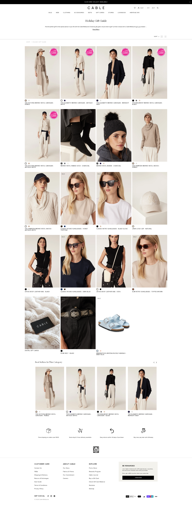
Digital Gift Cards (32, 350)
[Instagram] (51, 496)
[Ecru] (29, 289)
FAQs (36, 471)
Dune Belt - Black (67, 353)
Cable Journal (93, 475)
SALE (50, 14)
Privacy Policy (39, 489)
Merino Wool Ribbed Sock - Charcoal (75, 166)
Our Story (66, 468)
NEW (57, 14)
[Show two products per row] (162, 36)
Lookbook (122, 14)
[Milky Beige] (100, 226)
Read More (96, 29)
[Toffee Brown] (133, 289)
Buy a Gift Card (94, 478)
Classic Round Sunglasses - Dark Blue (76, 292)
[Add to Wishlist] (59, 104)
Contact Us (38, 468)
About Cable (69, 464)
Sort (156, 36)
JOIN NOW (138, 478)
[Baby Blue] (97, 351)
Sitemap (91, 489)
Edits (90, 12)
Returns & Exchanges (41, 478)
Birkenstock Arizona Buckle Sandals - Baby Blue (111, 354)
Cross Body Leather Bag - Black (37, 292)
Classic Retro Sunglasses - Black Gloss (112, 229)
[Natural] (133, 226)
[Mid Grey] (65, 163)
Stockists (92, 485)
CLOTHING (66, 14)
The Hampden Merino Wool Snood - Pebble (146, 166)
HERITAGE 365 (135, 14)
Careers (65, 478)
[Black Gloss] (97, 226)
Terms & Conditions (40, 485)
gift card (138, 27)
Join (148, 8)
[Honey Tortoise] (61, 226)
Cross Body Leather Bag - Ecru (108, 292)
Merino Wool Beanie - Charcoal (108, 166)
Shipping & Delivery (41, 475)
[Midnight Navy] (65, 100)
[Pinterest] (54, 496)
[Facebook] (48, 496)
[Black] (133, 100)
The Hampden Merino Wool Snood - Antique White (38, 229)
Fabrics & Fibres (68, 471)
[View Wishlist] (135, 8)
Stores (111, 14)
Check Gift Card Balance (97, 482)
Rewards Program (95, 471)
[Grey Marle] (136, 100)
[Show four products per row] (165, 36)
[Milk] (68, 163)
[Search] (157, 8)
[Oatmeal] (139, 100)
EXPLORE (93, 464)
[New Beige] (100, 351)
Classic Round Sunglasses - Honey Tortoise (74, 229)
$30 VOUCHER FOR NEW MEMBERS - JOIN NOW (96, 2)
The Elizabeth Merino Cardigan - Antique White (76, 103)
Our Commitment (68, 475)
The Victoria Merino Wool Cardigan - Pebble (39, 103)
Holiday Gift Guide (39, 42)
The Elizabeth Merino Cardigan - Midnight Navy (112, 103)
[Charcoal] (61, 163)
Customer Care (41, 464)
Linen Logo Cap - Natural (142, 229)
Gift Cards (100, 14)
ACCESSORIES (79, 14)
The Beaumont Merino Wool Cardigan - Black (147, 103)
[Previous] (154, 362)
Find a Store (93, 468)
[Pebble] (25, 100)
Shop (28, 42)
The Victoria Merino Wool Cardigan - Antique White (39, 166)
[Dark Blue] (65, 226)
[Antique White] (29, 100)
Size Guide (38, 482)
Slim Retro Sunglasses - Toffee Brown (147, 292)
